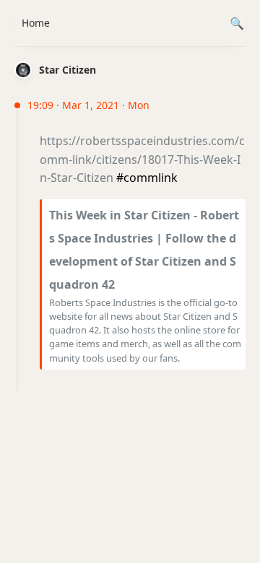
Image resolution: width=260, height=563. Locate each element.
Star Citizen (67, 70)
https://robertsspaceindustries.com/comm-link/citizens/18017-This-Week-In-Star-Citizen (142, 159)
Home (36, 23)
